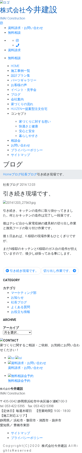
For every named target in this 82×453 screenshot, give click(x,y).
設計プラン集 (20, 75)
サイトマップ (20, 155)
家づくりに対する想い (35, 121)
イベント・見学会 (23, 90)
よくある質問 (20, 307)
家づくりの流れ (22, 104)
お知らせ (17, 297)
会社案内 (17, 99)
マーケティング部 (23, 293)
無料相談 (14, 33)
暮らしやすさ (28, 136)
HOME (15, 66)
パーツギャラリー (23, 80)
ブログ (15, 94)
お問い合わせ (20, 145)
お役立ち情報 (20, 312)
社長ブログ (19, 302)
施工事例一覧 (20, 71)
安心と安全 (27, 131)
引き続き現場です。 (23, 271)
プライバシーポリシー (27, 150)
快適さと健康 (28, 126)
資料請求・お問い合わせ (25, 28)
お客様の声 (19, 85)
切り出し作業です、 (58, 271)
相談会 (15, 140)
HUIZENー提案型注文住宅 (29, 109)
